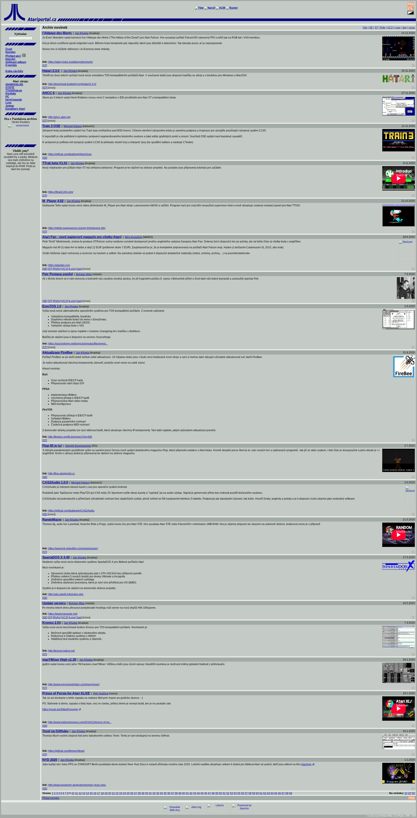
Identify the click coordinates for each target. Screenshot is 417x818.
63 (268, 793)
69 (290, 793)
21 (113, 793)
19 (106, 793)
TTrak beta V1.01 (54, 163)
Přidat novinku (50, 798)
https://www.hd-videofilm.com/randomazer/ (73, 548)
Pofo (382, 27)
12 (80, 793)
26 (131, 793)
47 (209, 793)
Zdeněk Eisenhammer (78, 445)
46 (205, 793)
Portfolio (10, 93)
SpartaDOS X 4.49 (56, 557)
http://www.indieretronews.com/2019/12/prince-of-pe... (79, 722)
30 (146, 793)
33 (157, 793)
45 (202, 793)
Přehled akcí (13, 56)
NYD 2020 (49, 760)
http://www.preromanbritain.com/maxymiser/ (73, 684)
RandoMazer (52, 519)
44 (198, 793)
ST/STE (9, 87)
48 (213, 793)
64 (272, 793)
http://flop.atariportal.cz (61, 473)
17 (98, 793)
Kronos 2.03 (51, 622)
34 (161, 793)
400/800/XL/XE (14, 84)
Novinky (10, 52)
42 (190, 793)
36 (168, 793)
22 (117, 793)
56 (242, 793)
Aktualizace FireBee (57, 352)
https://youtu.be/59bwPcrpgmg (60, 709)
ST (376, 27)
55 (238, 793)
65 (275, 793)
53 (231, 793)
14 (87, 793)
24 (124, 793)
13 (83, 793)
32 (154, 793)
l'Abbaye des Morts (57, 33)
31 (150, 793)
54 (235, 793)
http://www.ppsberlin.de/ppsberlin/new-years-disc (77, 785)
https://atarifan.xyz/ (59, 265)
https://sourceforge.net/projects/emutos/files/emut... (78, 343)
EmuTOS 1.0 (51, 306)
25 (128, 793)
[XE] (44, 157)
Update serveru (54, 603)
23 (120, 793)
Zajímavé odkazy (15, 62)
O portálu (11, 65)
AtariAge (306, 764)
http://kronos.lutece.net (61, 650)
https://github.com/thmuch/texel (66, 750)
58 (250, 793)
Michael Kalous (73, 126)
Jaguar (9, 105)
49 (216, 793)
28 (139, 793)
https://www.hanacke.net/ (62, 613)
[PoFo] (57, 268)
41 (187, 793)
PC (7, 96)
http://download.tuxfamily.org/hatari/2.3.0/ (72, 84)
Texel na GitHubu (55, 731)
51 (224, 793)
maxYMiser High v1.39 (59, 659)
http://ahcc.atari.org (59, 117)
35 (165, 793)
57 (246, 793)
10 (72, 793)
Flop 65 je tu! (52, 445)
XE (371, 27)
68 (286, 793)
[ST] (44, 65)
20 (109, 793)
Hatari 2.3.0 (51, 71)
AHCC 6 (48, 93)
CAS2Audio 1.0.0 (55, 482)
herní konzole (13, 99)
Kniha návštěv (14, 71)
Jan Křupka (81, 33)
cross (412, 27)
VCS (390, 27)
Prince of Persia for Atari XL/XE (66, 693)
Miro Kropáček (133, 237)
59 (253, 793)
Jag (404, 27)
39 (179, 793)
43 (194, 793)
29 (142, 793)
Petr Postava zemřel (57, 274)
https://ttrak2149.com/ (60, 192)
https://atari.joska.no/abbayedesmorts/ (70, 61)
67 (283, 793)
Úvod (8, 49)
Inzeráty (10, 59)
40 (183, 793)
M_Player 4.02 (52, 201)
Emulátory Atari (15, 108)
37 (172, 793)
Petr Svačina (100, 693)
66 (279, 793)
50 (220, 793)
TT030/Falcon (13, 90)
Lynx (8, 102)
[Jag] (79, 268)
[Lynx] (72, 268)
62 (264, 793)
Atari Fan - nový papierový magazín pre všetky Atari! (82, 237)
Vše (365, 27)
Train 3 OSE (51, 126)
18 (102, 793)
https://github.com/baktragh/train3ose (70, 154)
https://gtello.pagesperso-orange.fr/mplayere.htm (76, 228)
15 (91, 793)
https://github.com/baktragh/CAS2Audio (71, 510)
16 (94, 793)
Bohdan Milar (84, 274)
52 (227, 793)
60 (257, 793)
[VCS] (64, 268)
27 (135, 793)
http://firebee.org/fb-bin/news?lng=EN (70, 436)
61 (261, 793)
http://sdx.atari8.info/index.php (65, 594)
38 (176, 793)
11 (76, 793)
